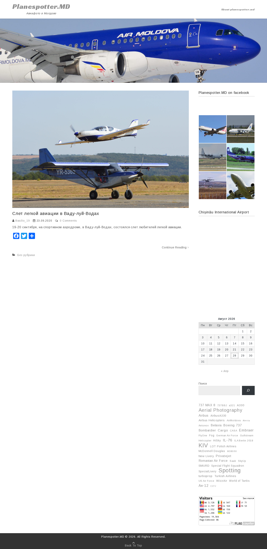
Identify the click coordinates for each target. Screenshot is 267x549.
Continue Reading (175, 247)
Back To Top (133, 545)
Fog (211, 435)
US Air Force (206, 481)
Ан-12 (204, 486)
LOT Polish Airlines (223, 446)
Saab (233, 461)
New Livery (206, 456)
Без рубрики (26, 255)
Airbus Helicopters (212, 420)
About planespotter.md (238, 9)
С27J (213, 486)
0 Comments (68, 220)
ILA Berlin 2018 (243, 440)
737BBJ (222, 405)
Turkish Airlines (225, 476)
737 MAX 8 (207, 405)
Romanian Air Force (213, 460)
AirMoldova (234, 420)
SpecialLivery (208, 471)
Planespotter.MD (41, 6)
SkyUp (242, 461)
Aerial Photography (220, 410)
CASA (233, 430)
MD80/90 (232, 451)
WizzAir (221, 480)
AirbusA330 (218, 415)
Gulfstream (247, 435)
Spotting (230, 470)
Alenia (246, 420)
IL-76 (227, 440)
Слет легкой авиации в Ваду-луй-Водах (55, 213)
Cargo (223, 430)
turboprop (205, 476)
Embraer (246, 430)
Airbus (204, 415)
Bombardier (207, 430)
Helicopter (205, 440)
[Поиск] (248, 390)
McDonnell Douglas (212, 451)
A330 (240, 405)
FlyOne (203, 435)
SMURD (204, 465)
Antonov (204, 425)
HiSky (217, 440)
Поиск (203, 383)
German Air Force (227, 435)
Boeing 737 (232, 425)
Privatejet (223, 456)
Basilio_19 (22, 220)
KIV (203, 445)
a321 (232, 405)
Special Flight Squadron (227, 465)
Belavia (216, 425)
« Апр (225, 371)
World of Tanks (239, 480)
